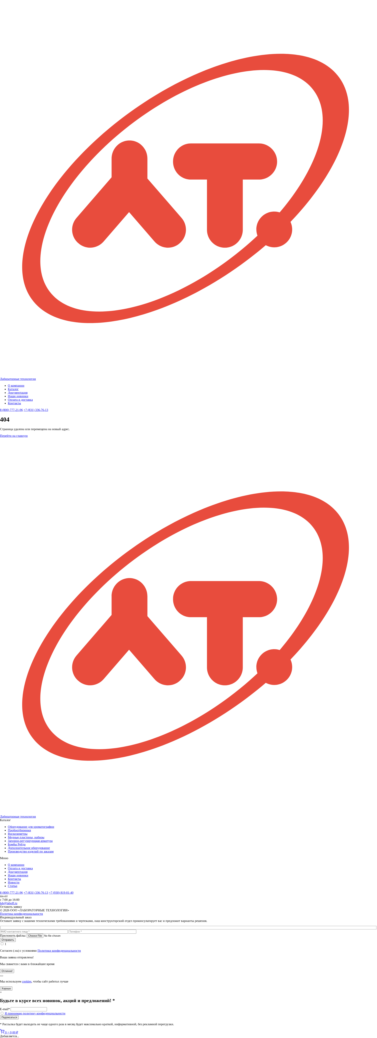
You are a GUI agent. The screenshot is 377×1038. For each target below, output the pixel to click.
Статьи (12, 886)
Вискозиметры (17, 833)
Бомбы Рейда (17, 844)
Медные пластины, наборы (26, 837)
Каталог (13, 389)
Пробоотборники (19, 830)
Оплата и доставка (20, 399)
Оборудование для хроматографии (31, 826)
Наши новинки (18, 396)
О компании (16, 385)
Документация (17, 392)
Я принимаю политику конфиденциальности (35, 1013)
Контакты (14, 403)
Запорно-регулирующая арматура (30, 841)
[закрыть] (1, 975)
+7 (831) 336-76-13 (36, 410)
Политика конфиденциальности (21, 913)
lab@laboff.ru (8, 903)
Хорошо (6, 988)
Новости (13, 882)
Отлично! (7, 971)
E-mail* (5, 1009)
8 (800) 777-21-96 (11, 410)
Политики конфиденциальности (59, 950)
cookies (26, 981)
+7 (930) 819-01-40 (61, 892)
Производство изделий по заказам (31, 851)
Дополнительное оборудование (29, 848)
